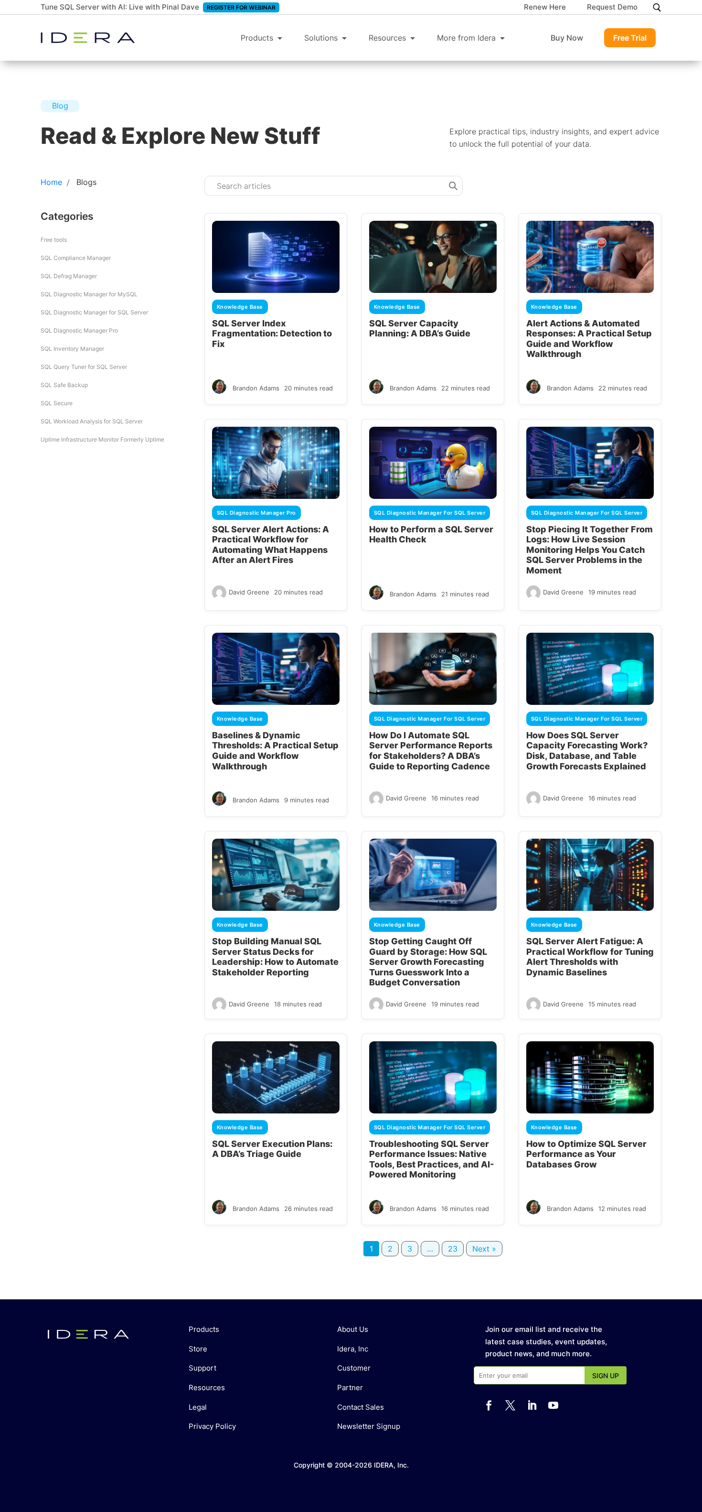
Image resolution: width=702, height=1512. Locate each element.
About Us (352, 1329)
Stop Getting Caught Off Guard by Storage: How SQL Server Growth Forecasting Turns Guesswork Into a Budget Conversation (428, 961)
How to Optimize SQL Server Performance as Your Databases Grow (586, 1154)
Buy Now (567, 38)
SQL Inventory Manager (72, 348)
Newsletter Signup (368, 1426)
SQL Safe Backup (64, 385)
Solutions (321, 38)
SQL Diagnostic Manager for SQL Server (94, 312)
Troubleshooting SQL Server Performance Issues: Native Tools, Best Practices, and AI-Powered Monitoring (431, 1159)
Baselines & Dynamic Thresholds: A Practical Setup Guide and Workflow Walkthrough (275, 750)
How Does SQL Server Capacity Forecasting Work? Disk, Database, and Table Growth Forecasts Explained (587, 750)
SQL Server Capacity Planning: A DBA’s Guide (419, 328)
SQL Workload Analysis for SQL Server (92, 421)
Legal (198, 1407)
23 (452, 1248)
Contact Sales (360, 1407)
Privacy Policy (212, 1426)
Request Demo (612, 7)
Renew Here (545, 7)
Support (202, 1367)
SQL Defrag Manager (69, 276)
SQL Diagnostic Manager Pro (79, 330)
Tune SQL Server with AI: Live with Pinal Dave (120, 6)
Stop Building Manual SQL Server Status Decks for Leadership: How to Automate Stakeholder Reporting (275, 956)
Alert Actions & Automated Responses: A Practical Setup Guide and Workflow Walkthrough (589, 338)
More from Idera (466, 38)
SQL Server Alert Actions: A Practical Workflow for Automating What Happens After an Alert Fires (270, 544)
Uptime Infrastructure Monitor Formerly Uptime (102, 439)
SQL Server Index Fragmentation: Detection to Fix (272, 333)
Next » (484, 1248)
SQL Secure (57, 403)
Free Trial (630, 38)
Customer (354, 1367)
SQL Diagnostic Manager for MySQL (89, 294)
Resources (387, 38)
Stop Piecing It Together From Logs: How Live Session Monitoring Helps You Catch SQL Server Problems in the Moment (589, 549)
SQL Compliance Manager (76, 257)
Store (198, 1348)
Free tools (54, 239)
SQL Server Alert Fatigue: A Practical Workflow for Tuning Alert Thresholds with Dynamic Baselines (590, 956)
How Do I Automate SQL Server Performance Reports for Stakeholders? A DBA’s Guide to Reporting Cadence (430, 750)
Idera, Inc (352, 1348)
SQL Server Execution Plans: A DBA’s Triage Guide (272, 1149)
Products (257, 38)
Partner (350, 1387)
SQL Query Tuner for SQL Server (84, 366)
